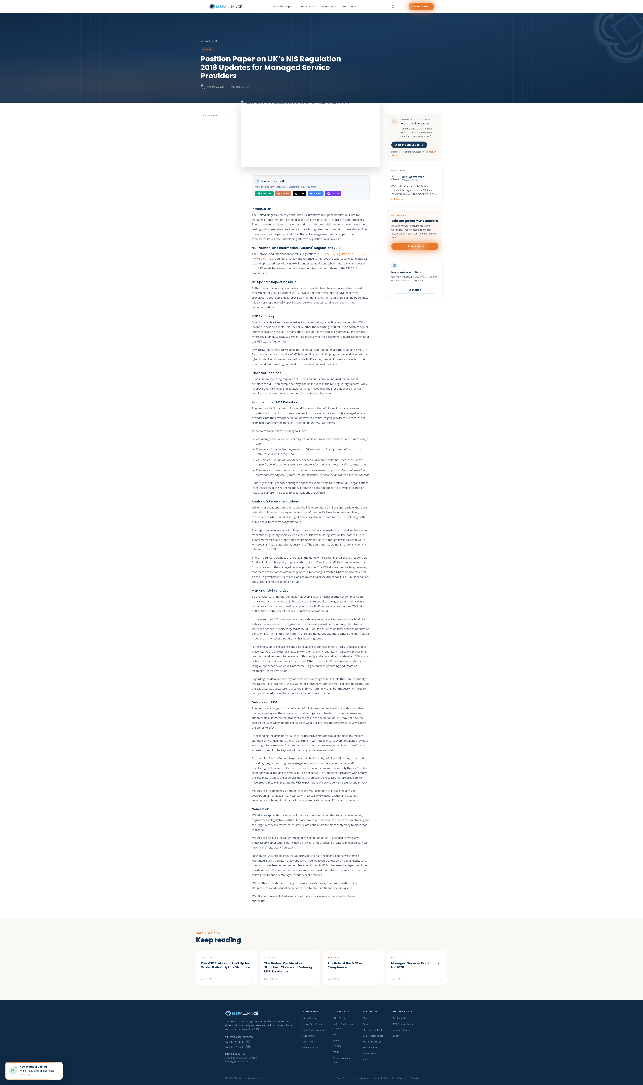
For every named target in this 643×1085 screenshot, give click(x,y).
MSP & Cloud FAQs (372, 1041)
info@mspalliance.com (241, 1036)
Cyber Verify (339, 1018)
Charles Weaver (215, 86)
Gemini (317, 193)
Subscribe (415, 289)
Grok (301, 193)
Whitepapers (369, 1053)
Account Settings (401, 1029)
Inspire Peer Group (312, 1024)
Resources (327, 6)
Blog (365, 1018)
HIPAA (336, 1040)
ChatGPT (266, 193)
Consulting (307, 1041)
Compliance (305, 6)
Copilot (335, 193)
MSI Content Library (403, 1024)
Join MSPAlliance (310, 1018)
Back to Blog (212, 41)
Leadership (308, 1035)
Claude (285, 193)
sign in (394, 155)
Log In (402, 6)
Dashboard (399, 1018)
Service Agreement (361, 1078)
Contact (414, 1078)
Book (365, 1024)
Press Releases (371, 1047)
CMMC (336, 1052)
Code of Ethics (381, 1078)
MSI (344, 6)
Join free (429, 151)
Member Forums (310, 1047)
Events (355, 6)
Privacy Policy (342, 1078)
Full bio (395, 199)
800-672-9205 (239, 1046)
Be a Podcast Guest (373, 1035)
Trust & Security (399, 1078)
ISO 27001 (338, 1046)
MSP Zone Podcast (372, 1029)
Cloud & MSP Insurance (314, 1029)
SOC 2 (336, 1034)
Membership (282, 6)
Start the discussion (407, 145)
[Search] (393, 7)
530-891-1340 (239, 1041)
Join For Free (421, 6)
